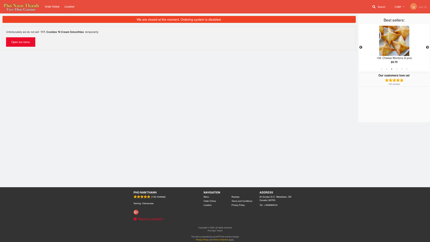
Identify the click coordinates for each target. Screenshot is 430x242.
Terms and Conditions (241, 201)
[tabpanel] (394, 47)
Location (69, 6)
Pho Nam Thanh (145, 192)
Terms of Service (220, 239)
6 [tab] (406, 69)
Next (427, 47)
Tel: (269, 205)
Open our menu (20, 42)
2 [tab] (386, 69)
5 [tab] (401, 69)
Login (398, 6)
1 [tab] (381, 69)
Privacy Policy (238, 205)
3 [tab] (391, 69)
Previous (360, 47)
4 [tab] (396, 69)
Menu (206, 196)
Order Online (52, 6)
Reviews (235, 196)
